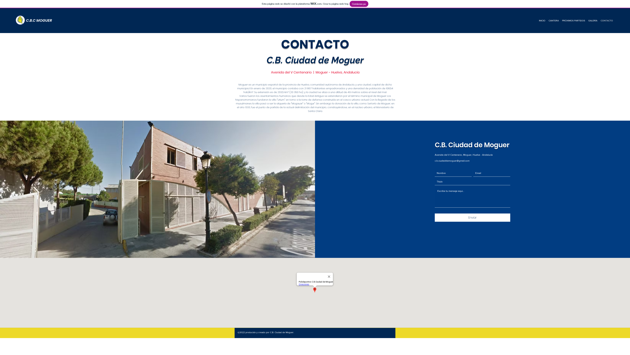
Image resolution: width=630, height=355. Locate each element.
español (273, 84)
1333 (247, 107)
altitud (339, 92)
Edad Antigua (316, 96)
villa (356, 103)
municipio (261, 84)
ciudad (367, 84)
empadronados (335, 88)
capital (376, 84)
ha (300, 92)
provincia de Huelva (297, 84)
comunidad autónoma (324, 84)
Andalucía (348, 84)
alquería (281, 103)
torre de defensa (312, 99)
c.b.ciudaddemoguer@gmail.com (452, 160)
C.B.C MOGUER (39, 20)
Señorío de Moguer (378, 103)
